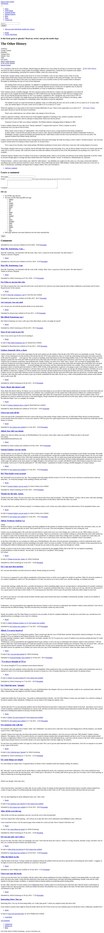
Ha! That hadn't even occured (13, 473)
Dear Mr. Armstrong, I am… (13, 249)
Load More (8, 917)
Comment (4, 188)
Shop (6, 18)
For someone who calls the (12, 725)
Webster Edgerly (10, 14)
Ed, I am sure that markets (12, 566)
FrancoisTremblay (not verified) (20, 658)
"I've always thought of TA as (13, 661)
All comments (5, 920)
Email (3, 179)
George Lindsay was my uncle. (13, 450)
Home (7, 33)
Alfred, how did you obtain (12, 431)
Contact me (8, 20)
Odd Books (4, 3)
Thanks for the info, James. (12, 494)
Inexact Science (6, 65)
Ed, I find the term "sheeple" (13, 685)
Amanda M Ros (10, 12)
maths (7, 61)
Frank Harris (9, 11)
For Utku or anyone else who (13, 282)
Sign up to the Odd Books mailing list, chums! (20, 29)
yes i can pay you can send (12, 302)
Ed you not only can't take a (12, 837)
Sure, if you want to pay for (12, 332)
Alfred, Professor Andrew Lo (13, 521)
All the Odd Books (11, 34)
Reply (7, 258)
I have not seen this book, (11, 873)
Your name (4, 177)
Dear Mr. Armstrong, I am (12, 265)
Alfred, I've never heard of (12, 630)
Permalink (43, 245)
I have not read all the (10, 413)
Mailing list (8, 926)
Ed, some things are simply (12, 760)
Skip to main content (7, 2)
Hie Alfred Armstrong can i (12, 317)
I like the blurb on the (10, 857)
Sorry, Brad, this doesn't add (13, 387)
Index (7, 9)
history (3, 61)
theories (12, 61)
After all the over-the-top (11, 811)
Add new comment (11, 168)
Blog (6, 16)
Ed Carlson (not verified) (18, 427)
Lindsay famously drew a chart (14, 350)
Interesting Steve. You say (11, 899)
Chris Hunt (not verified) (18, 853)
